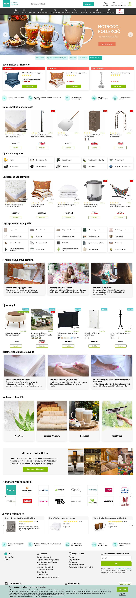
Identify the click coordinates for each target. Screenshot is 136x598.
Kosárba (15, 147)
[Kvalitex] (43, 490)
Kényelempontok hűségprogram (48, 559)
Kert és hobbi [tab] (83, 58)
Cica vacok (118, 243)
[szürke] (88, 139)
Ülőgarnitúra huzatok (68, 230)
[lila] (75, 337)
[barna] (85, 139)
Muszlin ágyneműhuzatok (97, 230)
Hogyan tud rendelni (44, 557)
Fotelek (12, 160)
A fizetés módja (42, 564)
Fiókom (71, 557)
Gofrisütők (65, 243)
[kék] (71, 337)
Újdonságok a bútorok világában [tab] (57, 58)
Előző (5, 495)
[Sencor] (43, 501)
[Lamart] (109, 490)
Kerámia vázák (93, 249)
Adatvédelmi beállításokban (55, 595)
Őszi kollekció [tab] (40, 58)
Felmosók (39, 236)
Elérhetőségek (9, 557)
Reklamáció (73, 562)
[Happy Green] (92, 501)
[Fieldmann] (60, 490)
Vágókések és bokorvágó (96, 160)
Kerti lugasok (40, 249)
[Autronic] (27, 490)
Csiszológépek (66, 160)
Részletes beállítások (122, 594)
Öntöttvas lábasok (41, 166)
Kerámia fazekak (15, 243)
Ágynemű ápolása (43, 574)
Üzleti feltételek (42, 572)
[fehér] (68, 337)
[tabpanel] (68, 35)
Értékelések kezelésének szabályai (81, 567)
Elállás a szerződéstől (76, 564)
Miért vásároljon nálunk (45, 567)
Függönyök (13, 230)
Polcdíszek (92, 166)
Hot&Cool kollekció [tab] (95, 58)
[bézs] (36, 337)
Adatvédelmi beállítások (45, 569)
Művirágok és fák (120, 249)
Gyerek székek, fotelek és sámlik (70, 249)
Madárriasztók (14, 166)
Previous (5, 34)
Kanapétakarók (40, 230)
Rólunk (6, 559)
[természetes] (118, 337)
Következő (130, 495)
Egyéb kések (119, 236)
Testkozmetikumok (94, 236)
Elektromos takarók (68, 236)
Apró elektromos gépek (96, 243)
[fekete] (59, 337)
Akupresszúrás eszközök (123, 166)
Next (130, 34)
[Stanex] (92, 490)
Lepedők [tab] (73, 58)
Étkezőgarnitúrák (41, 160)
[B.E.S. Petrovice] (125, 490)
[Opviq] (76, 490)
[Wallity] (125, 501)
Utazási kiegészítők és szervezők (17, 249)
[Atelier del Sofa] (76, 501)
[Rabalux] (109, 501)
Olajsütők (65, 166)
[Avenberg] (60, 501)
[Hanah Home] (11, 501)
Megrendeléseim (74, 559)
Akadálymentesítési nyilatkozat (48, 577)
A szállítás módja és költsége (47, 562)
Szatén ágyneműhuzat (122, 230)
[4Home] (11, 490)
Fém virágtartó (119, 160)
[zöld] (39, 337)
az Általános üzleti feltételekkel (123, 568)
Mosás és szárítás (15, 236)
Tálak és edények (41, 243)
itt (48, 596)
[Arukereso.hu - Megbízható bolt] (125, 584)
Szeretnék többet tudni (35, 469)
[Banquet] (27, 501)
